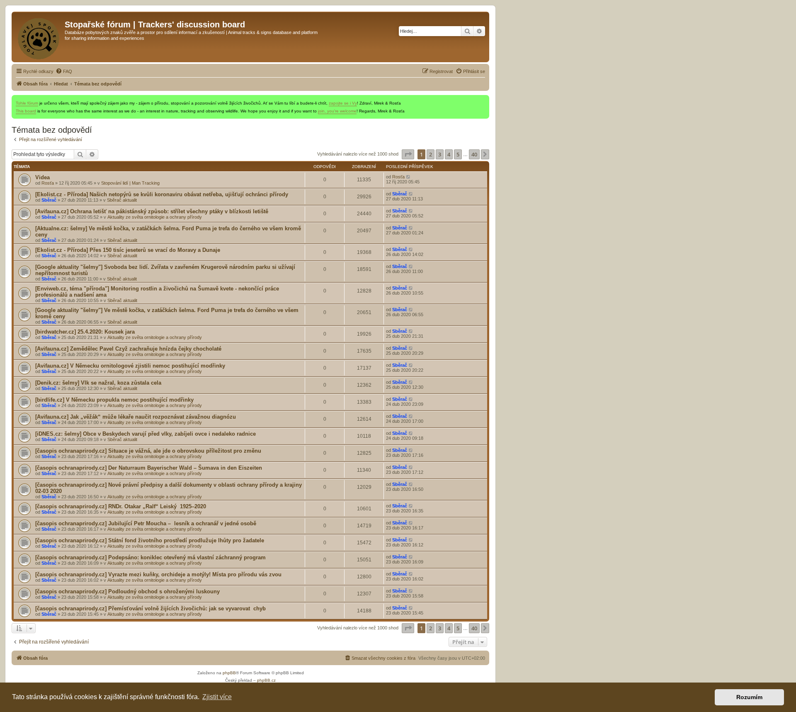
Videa (42, 177)
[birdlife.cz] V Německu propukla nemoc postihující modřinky (114, 400)
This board (26, 111)
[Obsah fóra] (39, 37)
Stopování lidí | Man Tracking (130, 182)
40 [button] (474, 154)
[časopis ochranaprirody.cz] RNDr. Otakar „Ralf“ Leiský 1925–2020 (120, 506)
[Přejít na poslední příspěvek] (408, 176)
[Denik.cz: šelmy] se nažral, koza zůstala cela (98, 383)
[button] (408, 154)
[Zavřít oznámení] (482, 101)
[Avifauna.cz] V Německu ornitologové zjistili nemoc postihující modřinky (130, 366)
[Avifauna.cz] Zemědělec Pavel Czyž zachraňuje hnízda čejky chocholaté (128, 349)
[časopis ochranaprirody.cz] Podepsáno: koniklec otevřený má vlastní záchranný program (150, 557)
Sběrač (48, 200)
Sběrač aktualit (122, 200)
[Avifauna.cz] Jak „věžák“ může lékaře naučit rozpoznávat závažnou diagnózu (135, 417)
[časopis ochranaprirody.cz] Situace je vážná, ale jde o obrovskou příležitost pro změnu (148, 451)
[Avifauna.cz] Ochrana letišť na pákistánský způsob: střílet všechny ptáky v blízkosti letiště (151, 211)
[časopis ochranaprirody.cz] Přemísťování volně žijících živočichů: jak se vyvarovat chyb (150, 608)
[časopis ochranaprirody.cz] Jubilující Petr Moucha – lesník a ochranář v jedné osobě (145, 523)
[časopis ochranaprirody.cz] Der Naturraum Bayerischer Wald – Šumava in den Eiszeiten (148, 468)
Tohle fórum (27, 103)
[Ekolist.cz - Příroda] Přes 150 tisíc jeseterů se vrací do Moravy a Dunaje (127, 250)
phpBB (229, 673)
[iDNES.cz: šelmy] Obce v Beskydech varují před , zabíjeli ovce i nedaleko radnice (145, 434)
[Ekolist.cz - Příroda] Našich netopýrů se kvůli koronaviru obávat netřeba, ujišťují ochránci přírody (161, 194)
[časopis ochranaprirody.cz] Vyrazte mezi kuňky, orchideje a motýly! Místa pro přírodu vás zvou (158, 574)
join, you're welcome (337, 111)
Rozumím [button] (749, 697)
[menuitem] (64, 71)
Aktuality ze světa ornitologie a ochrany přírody (154, 217)
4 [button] (448, 154)
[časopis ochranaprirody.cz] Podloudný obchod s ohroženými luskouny (127, 591)
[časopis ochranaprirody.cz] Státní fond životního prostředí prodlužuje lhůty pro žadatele (149, 540)
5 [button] (457, 154)
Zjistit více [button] (217, 696)
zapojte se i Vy (343, 103)
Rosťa (47, 182)
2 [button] (430, 154)
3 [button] (439, 154)
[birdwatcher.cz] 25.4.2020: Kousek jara (85, 332)
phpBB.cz (266, 680)
